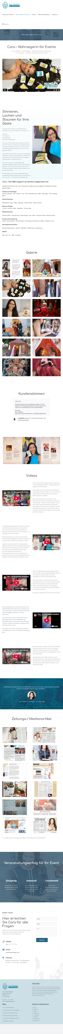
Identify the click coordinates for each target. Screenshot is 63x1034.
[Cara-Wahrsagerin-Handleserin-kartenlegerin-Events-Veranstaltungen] (16, 260)
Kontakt (36, 1026)
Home (23, 34)
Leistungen (36, 1025)
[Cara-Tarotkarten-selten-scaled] (16, 359)
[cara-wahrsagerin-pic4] (46, 320)
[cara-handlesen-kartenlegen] (46, 339)
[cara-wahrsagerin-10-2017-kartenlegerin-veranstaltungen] (16, 280)
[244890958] (16, 320)
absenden (42, 950)
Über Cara (36, 1019)
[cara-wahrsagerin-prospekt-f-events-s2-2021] (31, 447)
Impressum (36, 1030)
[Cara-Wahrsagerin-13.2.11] (46, 300)
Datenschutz (37, 1028)
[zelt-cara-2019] (16, 339)
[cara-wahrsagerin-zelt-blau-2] (46, 260)
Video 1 (35, 1021)
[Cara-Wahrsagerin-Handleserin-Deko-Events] (46, 359)
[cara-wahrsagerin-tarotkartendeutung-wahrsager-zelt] (46, 280)
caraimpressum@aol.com (13, 962)
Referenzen (36, 1023)
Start (35, 1017)
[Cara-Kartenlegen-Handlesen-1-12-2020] (16, 300)
